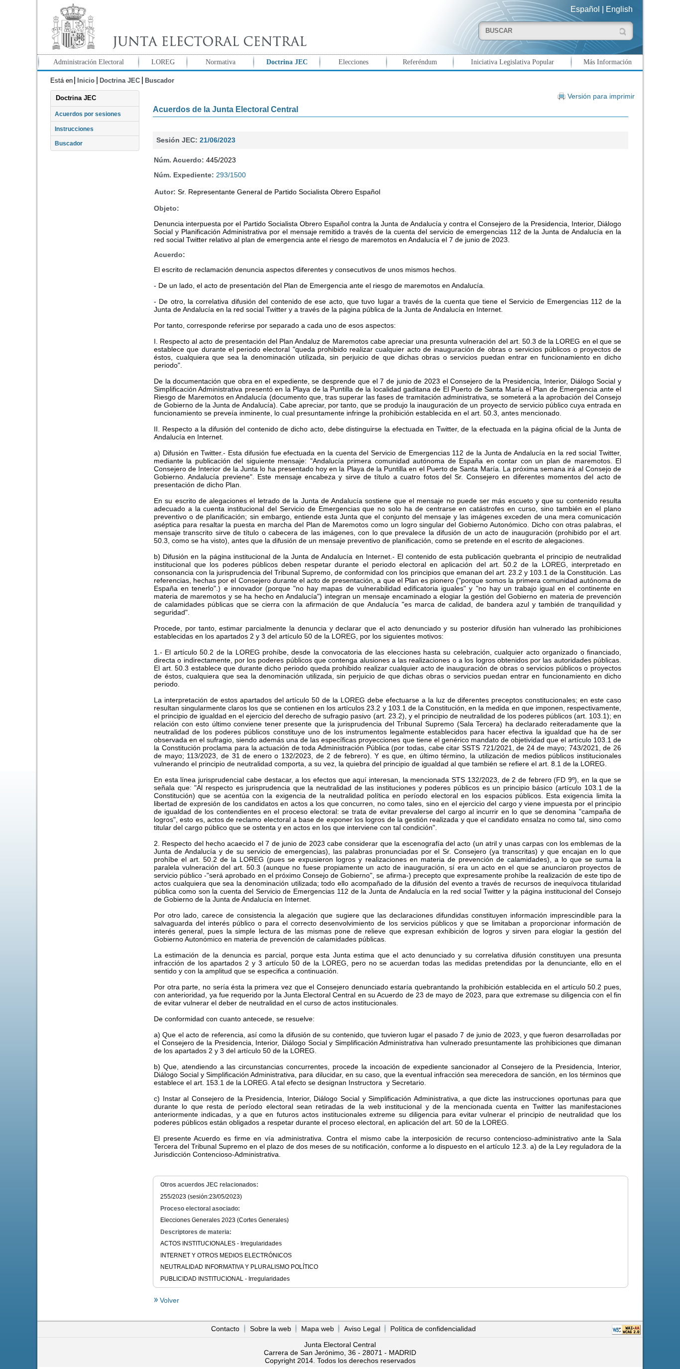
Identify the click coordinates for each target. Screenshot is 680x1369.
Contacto (225, 1329)
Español (585, 9)
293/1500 (231, 175)
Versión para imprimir (601, 96)
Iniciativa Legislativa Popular (512, 62)
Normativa (220, 62)
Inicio (86, 80)
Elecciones (353, 62)
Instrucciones (74, 129)
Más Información (607, 62)
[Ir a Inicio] (176, 26)
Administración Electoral (88, 62)
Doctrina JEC (287, 62)
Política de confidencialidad (433, 1329)
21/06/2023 (217, 140)
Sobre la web (270, 1329)
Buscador (159, 80)
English (619, 9)
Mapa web (317, 1329)
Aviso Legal (362, 1329)
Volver (168, 1300)
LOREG (163, 62)
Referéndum (420, 62)
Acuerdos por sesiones (88, 114)
